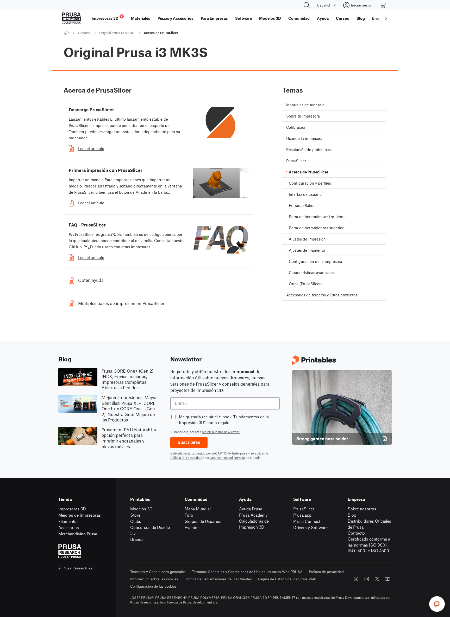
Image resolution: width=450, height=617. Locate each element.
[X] (377, 579)
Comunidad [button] (299, 18)
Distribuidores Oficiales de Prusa (369, 523)
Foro (189, 514)
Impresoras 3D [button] (107, 18)
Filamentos (68, 521)
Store (135, 514)
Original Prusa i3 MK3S (116, 33)
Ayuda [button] (323, 18)
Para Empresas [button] (214, 18)
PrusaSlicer (303, 508)
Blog (352, 514)
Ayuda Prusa (250, 508)
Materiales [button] (140, 18)
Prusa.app (302, 514)
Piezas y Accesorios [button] (175, 18)
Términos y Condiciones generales (158, 571)
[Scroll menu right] (386, 18)
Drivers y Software (310, 527)
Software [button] (243, 18)
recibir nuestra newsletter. (221, 432)
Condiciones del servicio (227, 458)
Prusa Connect (306, 521)
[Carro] (383, 5)
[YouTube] (387, 579)
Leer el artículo (91, 148)
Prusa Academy (253, 514)
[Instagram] (366, 579)
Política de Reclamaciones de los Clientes (218, 579)
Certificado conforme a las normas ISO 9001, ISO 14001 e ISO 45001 (369, 544)
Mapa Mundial (198, 508)
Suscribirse (189, 442)
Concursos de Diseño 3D (150, 530)
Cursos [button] (342, 18)
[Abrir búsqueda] (307, 5)
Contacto (356, 532)
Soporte (84, 33)
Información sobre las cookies (154, 579)
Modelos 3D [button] (270, 18)
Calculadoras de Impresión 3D (254, 523)
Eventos (192, 527)
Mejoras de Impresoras (79, 514)
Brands (136, 539)
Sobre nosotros (362, 508)
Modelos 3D (141, 508)
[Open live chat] (437, 604)
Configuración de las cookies (153, 586)
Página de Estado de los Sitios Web (287, 579)
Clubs (135, 521)
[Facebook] (356, 579)
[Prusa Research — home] (71, 18)
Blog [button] (361, 18)
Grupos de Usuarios (203, 521)
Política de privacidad (326, 571)
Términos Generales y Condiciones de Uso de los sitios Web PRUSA (247, 571)
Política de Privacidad (186, 458)
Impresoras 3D (72, 508)
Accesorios (68, 527)
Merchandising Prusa (77, 533)
